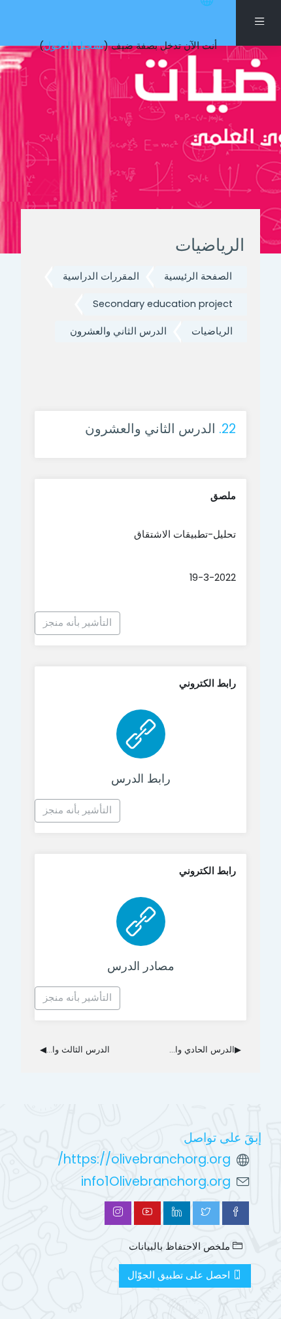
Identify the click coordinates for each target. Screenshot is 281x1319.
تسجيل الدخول (74, 45)
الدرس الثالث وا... (75, 1049)
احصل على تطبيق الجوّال (180, 1275)
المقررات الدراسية (101, 276)
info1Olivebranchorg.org (156, 1181)
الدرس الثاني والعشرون (118, 331)
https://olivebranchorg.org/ (144, 1159)
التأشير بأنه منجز (77, 622)
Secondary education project (163, 303)
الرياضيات (212, 331)
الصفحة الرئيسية (198, 276)
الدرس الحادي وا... (205, 1049)
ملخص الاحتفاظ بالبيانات (181, 1246)
